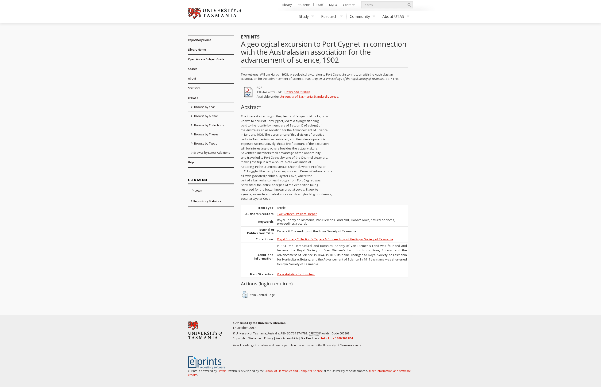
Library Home (197, 50)
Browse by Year (204, 107)
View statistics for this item (296, 274)
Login (198, 190)
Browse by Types (205, 144)
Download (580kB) (297, 92)
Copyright (239, 338)
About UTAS (393, 16)
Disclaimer (255, 338)
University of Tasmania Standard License (309, 96)
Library (287, 5)
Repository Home (199, 40)
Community (360, 16)
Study (304, 16)
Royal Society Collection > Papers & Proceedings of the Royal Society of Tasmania (335, 239)
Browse (193, 98)
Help (191, 162)
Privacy (269, 338)
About (192, 78)
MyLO (333, 5)
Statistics (194, 88)
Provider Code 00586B (329, 333)
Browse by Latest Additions (211, 153)
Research (329, 16)
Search (192, 69)
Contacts (349, 5)
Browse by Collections (208, 125)
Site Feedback (310, 338)
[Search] (409, 5)
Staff (319, 5)
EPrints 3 (223, 371)
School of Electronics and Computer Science (294, 371)
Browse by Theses (205, 134)
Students (304, 5)
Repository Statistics (207, 201)
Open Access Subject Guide (206, 59)
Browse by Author (205, 116)
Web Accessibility (287, 338)
